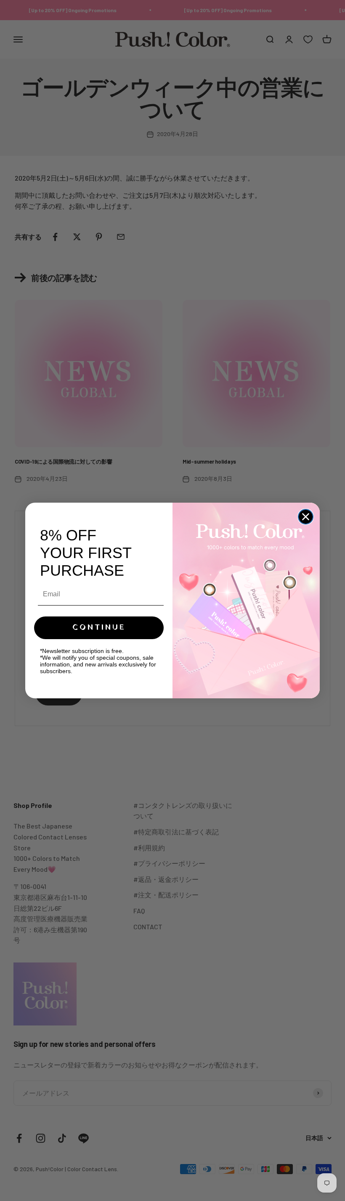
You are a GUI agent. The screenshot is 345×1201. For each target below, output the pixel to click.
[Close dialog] (305, 516)
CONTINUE (99, 627)
